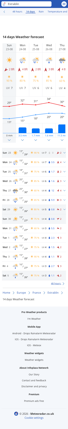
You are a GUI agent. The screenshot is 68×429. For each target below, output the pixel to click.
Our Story (34, 374)
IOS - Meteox (34, 345)
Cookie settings (34, 418)
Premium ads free (34, 400)
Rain (41, 11)
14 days (30, 11)
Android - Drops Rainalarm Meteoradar (34, 333)
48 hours (17, 11)
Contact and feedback (34, 380)
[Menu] (64, 4)
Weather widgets (34, 359)
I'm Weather (34, 318)
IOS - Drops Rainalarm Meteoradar (34, 339)
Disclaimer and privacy (34, 386)
